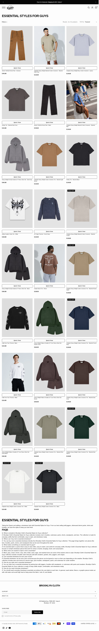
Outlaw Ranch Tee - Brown (40, 285)
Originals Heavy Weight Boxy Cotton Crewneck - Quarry (78, 70)
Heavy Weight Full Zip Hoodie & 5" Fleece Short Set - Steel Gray (17, 177)
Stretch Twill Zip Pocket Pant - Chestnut (11, 70)
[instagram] (3, 627)
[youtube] (9, 627)
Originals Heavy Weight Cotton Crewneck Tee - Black (46, 500)
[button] (4, 7)
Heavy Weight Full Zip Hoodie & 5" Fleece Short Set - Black (16, 285)
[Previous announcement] (3, 2)
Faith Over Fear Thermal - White (9, 393)
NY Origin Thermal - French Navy (42, 231)
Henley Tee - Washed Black (72, 177)
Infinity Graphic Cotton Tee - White (10, 231)
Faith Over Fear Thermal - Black (9, 339)
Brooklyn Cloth (11, 623)
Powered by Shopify (23, 623)
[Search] (87, 7)
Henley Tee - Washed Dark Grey (9, 124)
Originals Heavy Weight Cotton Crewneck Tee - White (14, 500)
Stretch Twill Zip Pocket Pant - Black (42, 124)
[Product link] (17, 45)
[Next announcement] (96, 2)
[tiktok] (6, 627)
